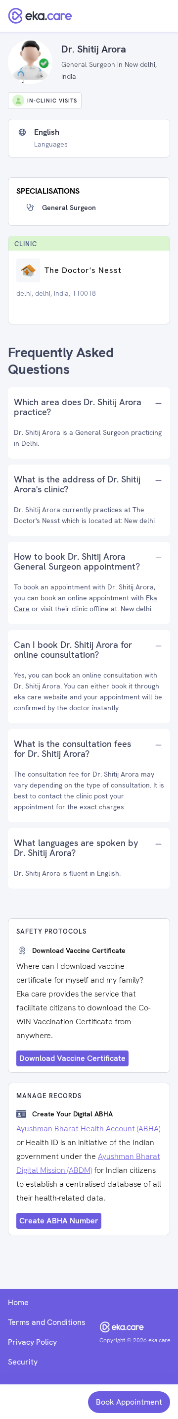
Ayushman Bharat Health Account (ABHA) (88, 1128)
